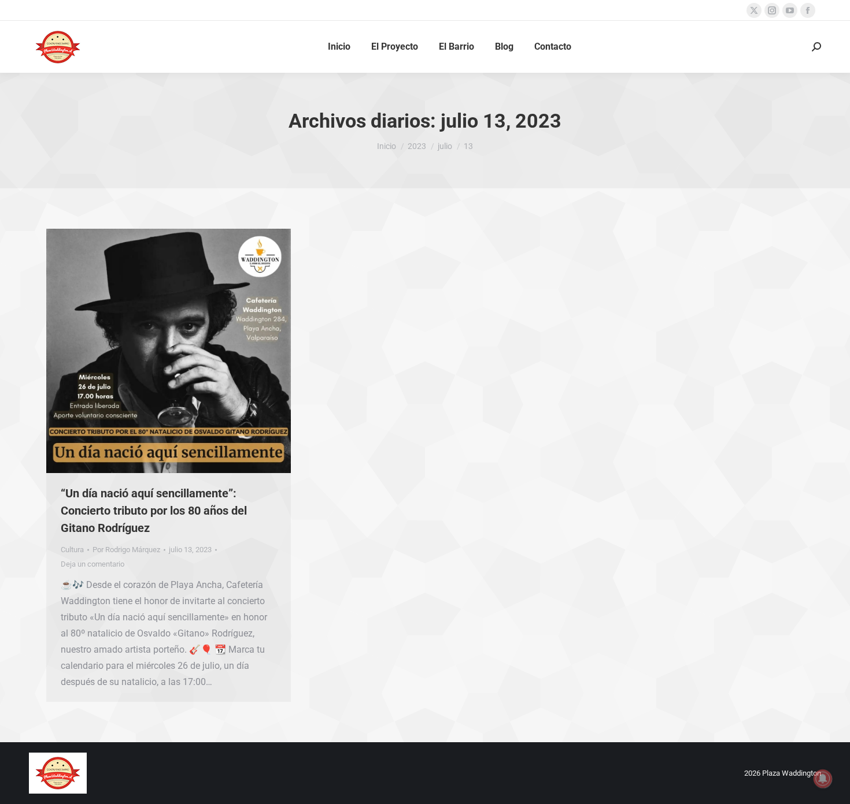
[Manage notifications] (823, 778)
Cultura (72, 549)
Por (126, 549)
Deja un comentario (92, 564)
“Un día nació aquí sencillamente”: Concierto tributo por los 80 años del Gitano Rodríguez (154, 510)
